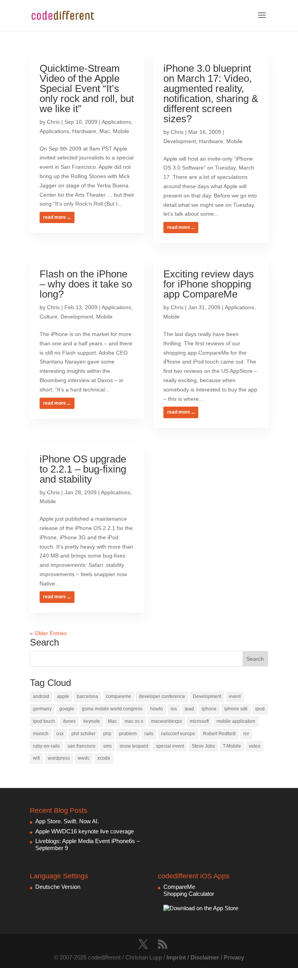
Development (179, 141)
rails (148, 733)
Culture (48, 316)
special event (170, 746)
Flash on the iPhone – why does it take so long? (86, 284)
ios (174, 709)
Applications (116, 122)
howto (156, 709)
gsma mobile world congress (112, 709)
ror (246, 733)
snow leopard (134, 746)
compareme (118, 696)
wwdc (84, 758)
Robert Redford (219, 733)
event (235, 696)
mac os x (134, 721)
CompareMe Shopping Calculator (188, 890)
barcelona (87, 696)
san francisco (81, 746)
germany (42, 709)
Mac (104, 131)
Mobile (121, 131)
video (254, 746)
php (107, 733)
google (66, 709)
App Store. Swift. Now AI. (67, 821)
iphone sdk (236, 709)
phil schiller (83, 733)
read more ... (57, 217)
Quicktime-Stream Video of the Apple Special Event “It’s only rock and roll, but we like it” (87, 88)
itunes (69, 721)
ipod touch (44, 721)
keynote (91, 721)
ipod (260, 709)
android (41, 696)
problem (128, 733)
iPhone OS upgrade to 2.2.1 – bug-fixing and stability (83, 469)
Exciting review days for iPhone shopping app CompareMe (208, 284)
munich (41, 733)
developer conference (162, 696)
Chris (53, 122)
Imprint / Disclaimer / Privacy (205, 957)
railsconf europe (178, 733)
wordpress (59, 758)
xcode (103, 758)
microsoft (199, 721)
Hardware (84, 131)
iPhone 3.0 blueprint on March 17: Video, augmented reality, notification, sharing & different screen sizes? (210, 93)
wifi (36, 758)
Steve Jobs (203, 746)
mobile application (236, 721)
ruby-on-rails (46, 746)
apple (63, 696)
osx (60, 733)
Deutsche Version (57, 886)
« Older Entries (48, 633)
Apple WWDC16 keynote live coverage (84, 831)
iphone (209, 709)
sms (107, 746)
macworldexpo (166, 721)
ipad (189, 709)
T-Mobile (232, 746)
